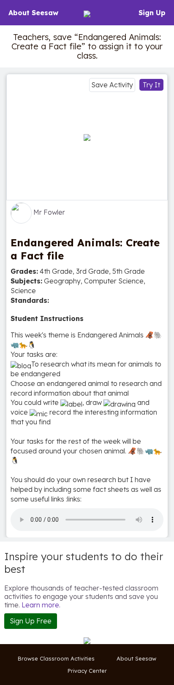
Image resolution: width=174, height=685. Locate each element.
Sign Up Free (31, 621)
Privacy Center (87, 670)
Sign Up (152, 12)
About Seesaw (33, 12)
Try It (151, 85)
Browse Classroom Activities (56, 658)
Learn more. (41, 605)
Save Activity (112, 85)
